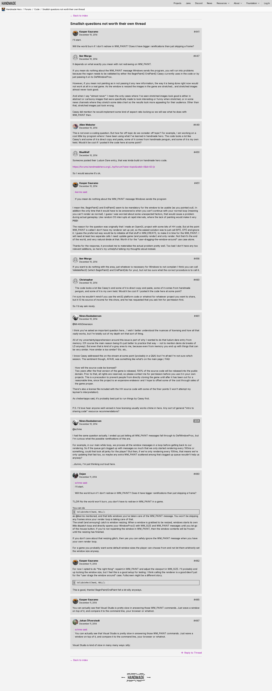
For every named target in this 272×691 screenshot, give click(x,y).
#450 (196, 152)
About (237, 3)
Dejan (82, 474)
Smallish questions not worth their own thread (63, 9)
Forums (28, 9)
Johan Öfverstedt (89, 620)
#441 (196, 31)
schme (79, 482)
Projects (177, 3)
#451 (196, 183)
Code (37, 9)
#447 (196, 56)
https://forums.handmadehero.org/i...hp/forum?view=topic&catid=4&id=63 (112, 166)
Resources (222, 3)
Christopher (86, 279)
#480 (196, 474)
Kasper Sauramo (88, 31)
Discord (198, 3)
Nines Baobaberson (90, 316)
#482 (196, 560)
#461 (196, 316)
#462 (196, 421)
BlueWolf (84, 152)
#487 (196, 620)
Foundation (251, 3)
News (209, 3)
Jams (188, 3)
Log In (267, 3)
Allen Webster (87, 124)
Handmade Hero (14, 9)
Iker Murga (85, 56)
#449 (196, 124)
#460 (196, 279)
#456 (196, 258)
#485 (196, 599)
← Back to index (79, 15)
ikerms (79, 192)
